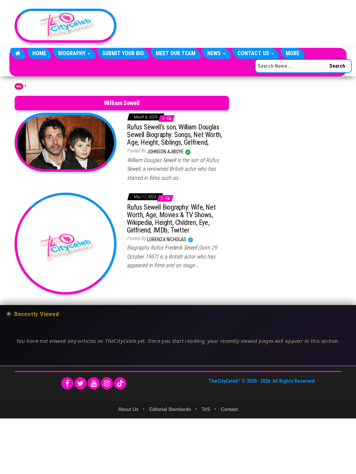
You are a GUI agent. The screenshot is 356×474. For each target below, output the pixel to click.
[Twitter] (80, 383)
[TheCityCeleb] (18, 53)
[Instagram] (107, 383)
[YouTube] (94, 383)
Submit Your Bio (123, 53)
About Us (128, 409)
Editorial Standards (170, 409)
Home (39, 53)
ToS (206, 409)
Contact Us (253, 53)
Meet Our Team (175, 53)
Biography (72, 53)
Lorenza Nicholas (167, 239)
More (292, 53)
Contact (229, 409)
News (214, 53)
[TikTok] (120, 383)
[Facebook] (67, 383)
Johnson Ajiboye (166, 151)
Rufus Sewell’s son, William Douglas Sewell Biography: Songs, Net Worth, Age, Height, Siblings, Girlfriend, (174, 134)
